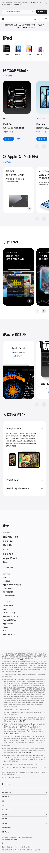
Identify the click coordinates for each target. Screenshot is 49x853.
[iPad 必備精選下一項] (44, 404)
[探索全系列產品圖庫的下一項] (44, 146)
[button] (18, 11)
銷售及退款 (21, 850)
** (17, 181)
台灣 (3, 843)
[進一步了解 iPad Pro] (17, 99)
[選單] (46, 19)
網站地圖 (37, 850)
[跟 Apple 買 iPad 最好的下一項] (44, 218)
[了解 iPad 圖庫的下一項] (44, 311)
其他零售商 (30, 837)
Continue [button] (41, 12)
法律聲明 (29, 850)
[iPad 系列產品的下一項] (44, 51)
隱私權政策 (5, 850)
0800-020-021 (11, 839)
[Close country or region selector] (46, 3)
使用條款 (13, 850)
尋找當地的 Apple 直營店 (18, 837)
